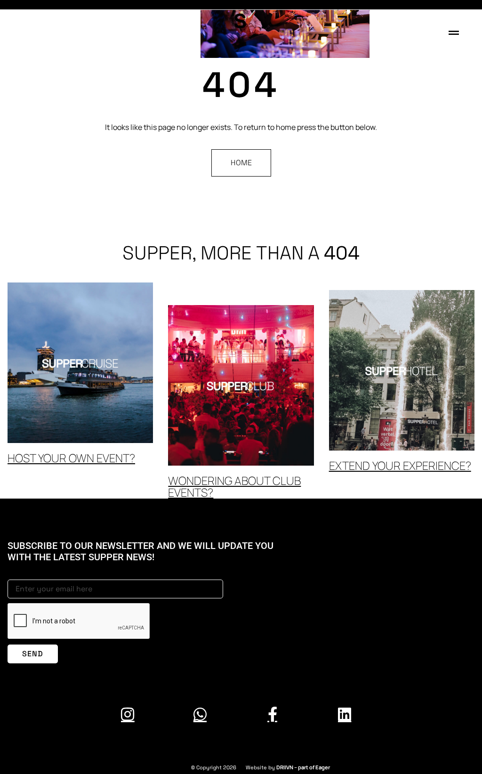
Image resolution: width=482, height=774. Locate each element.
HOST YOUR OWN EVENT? (71, 458)
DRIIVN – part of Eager (303, 767)
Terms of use (19, 743)
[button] (453, 32)
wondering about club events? (234, 486)
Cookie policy (462, 743)
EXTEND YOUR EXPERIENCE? (400, 465)
